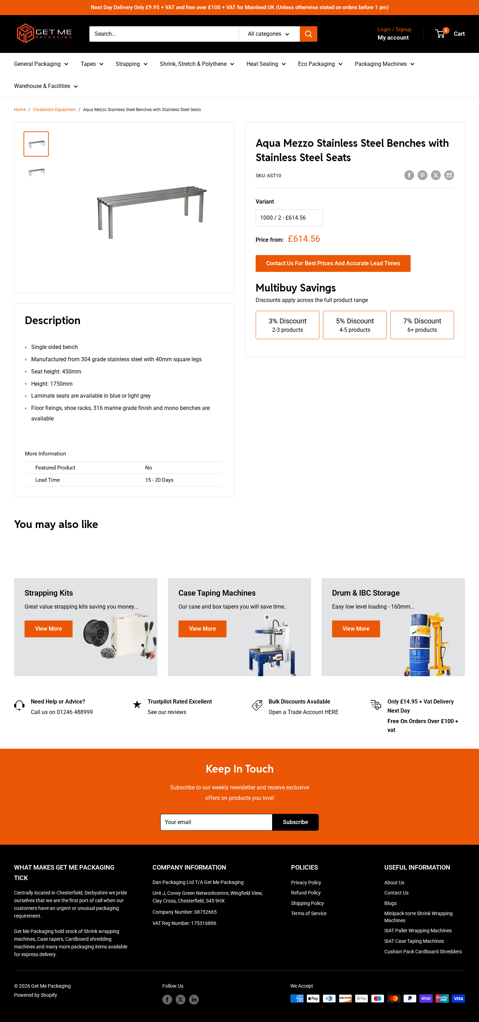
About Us (394, 882)
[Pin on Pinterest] (422, 175)
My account (393, 37)
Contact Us (396, 893)
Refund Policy (306, 893)
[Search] (308, 34)
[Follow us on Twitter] (180, 999)
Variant (265, 201)
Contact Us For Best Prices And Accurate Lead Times (333, 263)
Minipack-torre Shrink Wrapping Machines (418, 917)
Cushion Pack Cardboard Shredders (423, 951)
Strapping (128, 64)
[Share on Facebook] (409, 175)
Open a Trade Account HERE (303, 712)
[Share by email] (449, 175)
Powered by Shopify (35, 995)
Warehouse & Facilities (42, 86)
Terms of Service (308, 913)
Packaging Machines (381, 64)
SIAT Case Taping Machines (414, 941)
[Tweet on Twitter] (436, 175)
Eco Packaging (316, 64)
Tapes (88, 64)
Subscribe (295, 822)
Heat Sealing (262, 64)
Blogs (390, 903)
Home (20, 109)
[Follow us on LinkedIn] (194, 999)
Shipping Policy (307, 903)
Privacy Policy (306, 882)
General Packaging (37, 64)
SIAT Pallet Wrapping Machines (418, 930)
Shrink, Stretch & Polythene (193, 64)
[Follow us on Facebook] (167, 999)
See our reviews (167, 712)
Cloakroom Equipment (54, 109)
